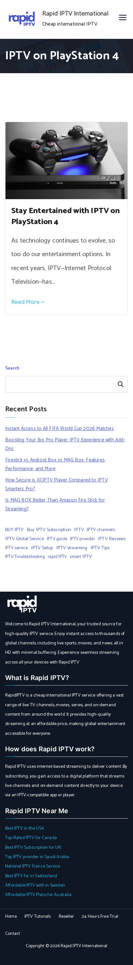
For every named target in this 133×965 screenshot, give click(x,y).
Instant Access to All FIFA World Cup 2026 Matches (59, 429)
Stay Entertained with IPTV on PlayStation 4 (65, 216)
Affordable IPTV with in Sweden (35, 885)
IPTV (79, 530)
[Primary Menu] (123, 19)
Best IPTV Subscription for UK (33, 847)
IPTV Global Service (24, 539)
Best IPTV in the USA (24, 828)
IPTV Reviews (112, 539)
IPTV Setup (42, 548)
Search (12, 368)
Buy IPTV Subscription (49, 530)
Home (11, 916)
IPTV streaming (71, 548)
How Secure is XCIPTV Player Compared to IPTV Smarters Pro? (56, 484)
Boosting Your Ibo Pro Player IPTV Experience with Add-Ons (65, 444)
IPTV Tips (100, 548)
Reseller (66, 916)
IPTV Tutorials (38, 916)
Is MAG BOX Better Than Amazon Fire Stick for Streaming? (55, 504)
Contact (12, 933)
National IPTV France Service (32, 866)
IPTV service (16, 547)
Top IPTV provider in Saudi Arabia (37, 857)
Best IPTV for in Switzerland (31, 876)
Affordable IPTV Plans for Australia (38, 895)
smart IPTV (81, 557)
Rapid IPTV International (75, 13)
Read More (25, 302)
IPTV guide (57, 538)
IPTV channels (101, 530)
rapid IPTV (57, 556)
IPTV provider (82, 538)
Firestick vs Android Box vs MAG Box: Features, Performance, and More (55, 464)
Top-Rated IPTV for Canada (31, 838)
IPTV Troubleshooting (25, 556)
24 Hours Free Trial (100, 916)
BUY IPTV (14, 530)
